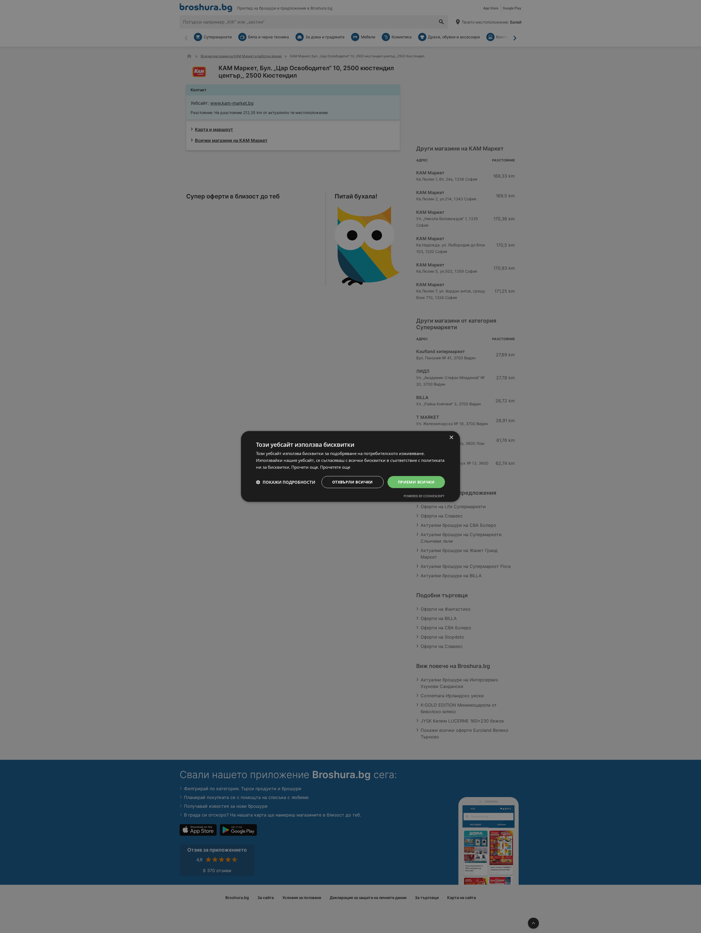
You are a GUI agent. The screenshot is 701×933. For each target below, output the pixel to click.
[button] (285, 482)
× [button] (451, 438)
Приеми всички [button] (416, 481)
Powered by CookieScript (424, 496)
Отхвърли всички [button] (352, 481)
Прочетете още (335, 467)
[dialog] (350, 466)
